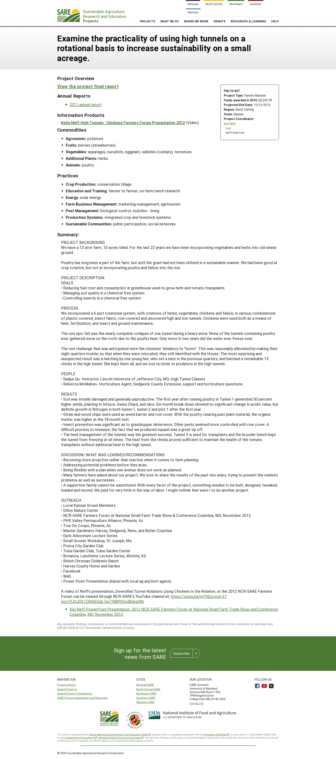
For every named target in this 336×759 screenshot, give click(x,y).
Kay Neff (230, 123)
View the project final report (88, 86)
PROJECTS (147, 21)
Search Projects (67, 689)
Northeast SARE (146, 693)
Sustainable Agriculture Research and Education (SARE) (119, 734)
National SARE (145, 685)
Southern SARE (145, 698)
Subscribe (181, 653)
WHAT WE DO (169, 21)
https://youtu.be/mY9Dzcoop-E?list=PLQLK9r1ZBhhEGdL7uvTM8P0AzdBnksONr (144, 599)
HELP (275, 21)
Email (228, 128)
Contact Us (197, 703)
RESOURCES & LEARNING (248, 21)
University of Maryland (216, 734)
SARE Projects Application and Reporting (82, 698)
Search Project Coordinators (74, 693)
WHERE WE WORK (196, 21)
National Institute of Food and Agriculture (120, 737)
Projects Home (66, 685)
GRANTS (219, 21)
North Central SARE (148, 689)
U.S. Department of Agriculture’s (78, 737)
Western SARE (145, 702)
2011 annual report (86, 104)
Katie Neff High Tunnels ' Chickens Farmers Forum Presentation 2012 (123, 122)
